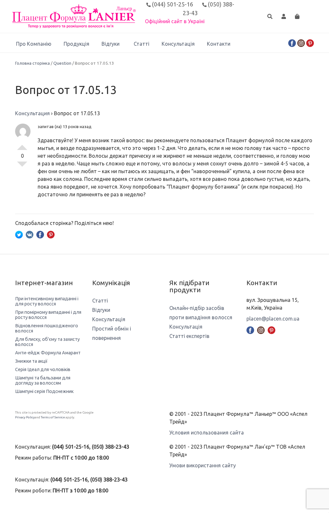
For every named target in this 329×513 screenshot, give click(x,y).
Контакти (218, 44)
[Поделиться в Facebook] (40, 234)
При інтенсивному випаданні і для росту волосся (46, 301)
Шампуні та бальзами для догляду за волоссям (42, 380)
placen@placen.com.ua (272, 319)
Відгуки (111, 44)
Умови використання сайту (202, 465)
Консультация (32, 113)
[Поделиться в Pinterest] (51, 234)
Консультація (178, 44)
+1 (22, 145)
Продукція (76, 44)
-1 (22, 167)
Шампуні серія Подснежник (44, 391)
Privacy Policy (25, 417)
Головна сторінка (32, 63)
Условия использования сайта (206, 432)
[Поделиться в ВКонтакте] (29, 234)
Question (62, 63)
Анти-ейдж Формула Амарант (48, 352)
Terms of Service (53, 417)
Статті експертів (189, 336)
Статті (141, 44)
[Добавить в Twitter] (19, 234)
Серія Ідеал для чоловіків (42, 369)
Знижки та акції (31, 361)
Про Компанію (33, 44)
